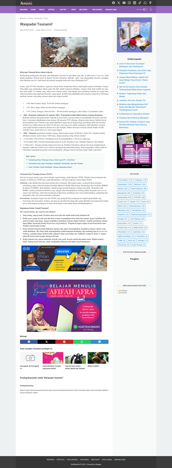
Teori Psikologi (137, 219)
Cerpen (137, 223)
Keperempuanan (137, 206)
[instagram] (129, 3)
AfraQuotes (123, 245)
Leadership (138, 232)
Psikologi (140, 180)
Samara (123, 189)
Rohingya (143, 240)
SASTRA (63, 10)
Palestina (123, 215)
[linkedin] (134, 3)
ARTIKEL (51, 10)
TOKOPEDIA (84, 460)
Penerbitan (142, 236)
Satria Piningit (138, 245)
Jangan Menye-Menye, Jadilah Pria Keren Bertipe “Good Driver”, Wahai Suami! (133, 80)
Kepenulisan (125, 184)
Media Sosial (140, 228)
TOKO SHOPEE (72, 460)
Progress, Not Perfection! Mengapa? (134, 118)
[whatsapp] (145, 3)
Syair (145, 202)
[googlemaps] (150, 3)
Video (73, 10)
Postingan (123, 290)
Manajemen (124, 193)
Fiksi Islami (124, 232)
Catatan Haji (124, 228)
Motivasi (139, 184)
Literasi (122, 202)
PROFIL (42, 10)
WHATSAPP (95, 460)
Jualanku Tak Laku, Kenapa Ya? (132, 100)
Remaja (122, 219)
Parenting (138, 193)
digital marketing (126, 236)
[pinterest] (64, 342)
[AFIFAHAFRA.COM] (28, 2)
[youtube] (124, 3)
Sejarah (134, 202)
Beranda (23, 10)
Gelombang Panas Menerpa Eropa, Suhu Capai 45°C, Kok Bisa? (52, 160)
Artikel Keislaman (138, 189)
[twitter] (118, 3)
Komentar (123, 293)
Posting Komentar (60, 30)
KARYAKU (139, 197)
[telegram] (99, 342)
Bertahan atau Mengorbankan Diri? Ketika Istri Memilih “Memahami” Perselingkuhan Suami (133, 107)
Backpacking (124, 197)
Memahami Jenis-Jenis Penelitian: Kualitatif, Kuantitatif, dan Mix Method (56, 163)
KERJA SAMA (107, 460)
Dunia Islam (124, 223)
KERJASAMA (97, 10)
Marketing (123, 210)
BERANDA (50, 460)
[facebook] (113, 3)
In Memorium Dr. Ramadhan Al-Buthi (134, 114)
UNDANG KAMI (110, 10)
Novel (131, 240)
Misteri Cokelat (93, 366)
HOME (33, 10)
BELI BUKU (83, 10)
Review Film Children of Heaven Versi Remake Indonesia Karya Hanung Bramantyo (134, 125)
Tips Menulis (138, 210)
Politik (121, 240)
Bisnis (122, 206)
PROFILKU (60, 460)
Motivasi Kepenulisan (141, 215)
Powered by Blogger (94, 464)
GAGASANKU (125, 180)
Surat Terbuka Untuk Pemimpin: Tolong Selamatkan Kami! (50, 167)
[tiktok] (139, 3)
